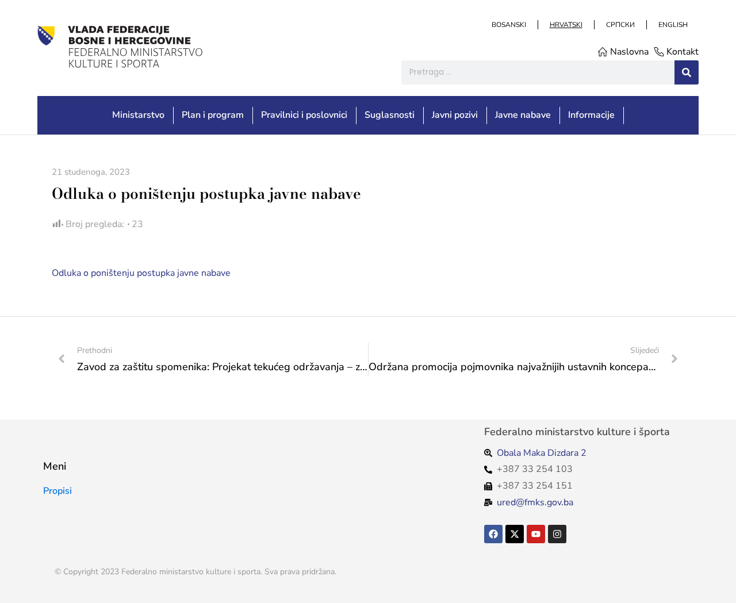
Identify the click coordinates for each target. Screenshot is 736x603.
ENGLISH (672, 24)
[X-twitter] (514, 534)
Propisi (57, 491)
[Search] (686, 72)
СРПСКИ (619, 24)
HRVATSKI (565, 24)
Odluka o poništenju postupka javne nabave (141, 273)
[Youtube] (536, 534)
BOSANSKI (508, 24)
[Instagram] (557, 534)
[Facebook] (493, 534)
